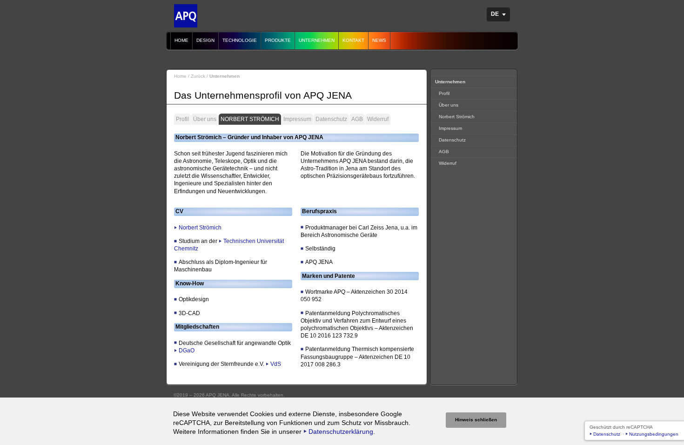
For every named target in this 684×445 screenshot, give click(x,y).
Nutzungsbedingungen (653, 434)
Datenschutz (331, 119)
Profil (182, 119)
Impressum (297, 119)
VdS (275, 364)
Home (181, 40)
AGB (357, 119)
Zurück (198, 76)
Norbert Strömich (250, 119)
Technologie (239, 40)
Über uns (204, 119)
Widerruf (378, 119)
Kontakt (353, 40)
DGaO (186, 350)
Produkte (278, 40)
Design (205, 40)
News (379, 40)
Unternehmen (317, 40)
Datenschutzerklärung (340, 431)
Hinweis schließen (476, 419)
